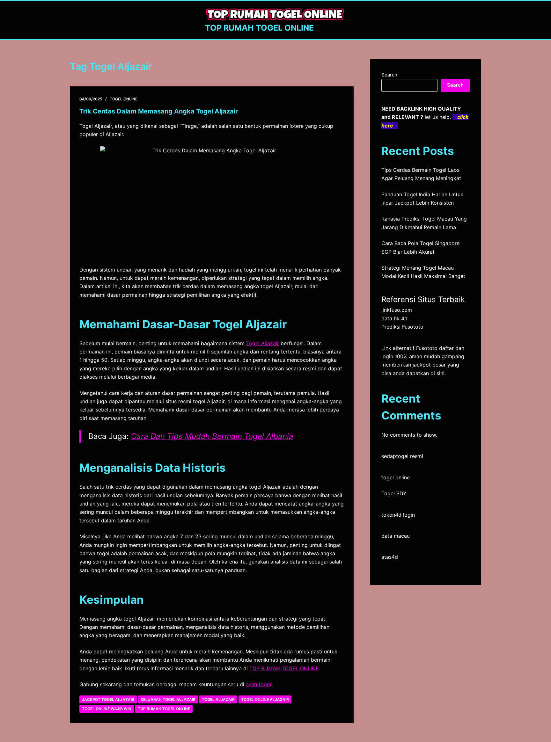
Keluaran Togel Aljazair (168, 699)
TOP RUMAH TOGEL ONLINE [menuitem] (284, 668)
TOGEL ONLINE (123, 99)
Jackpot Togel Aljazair (108, 699)
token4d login (398, 515)
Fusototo (426, 348)
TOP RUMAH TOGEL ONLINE (259, 28)
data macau (395, 536)
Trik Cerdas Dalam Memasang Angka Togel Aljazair (158, 111)
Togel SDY (394, 493)
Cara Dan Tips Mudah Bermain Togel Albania (212, 436)
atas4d (389, 557)
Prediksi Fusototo (402, 327)
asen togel (258, 684)
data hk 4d (394, 318)
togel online (395, 477)
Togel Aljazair (262, 343)
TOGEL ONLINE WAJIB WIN (106, 708)
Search (389, 75)
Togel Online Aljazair (265, 699)
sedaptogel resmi (402, 456)
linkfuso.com (396, 310)
